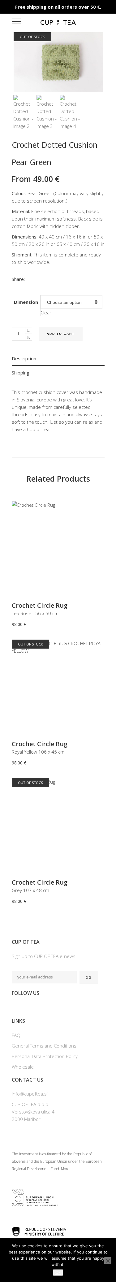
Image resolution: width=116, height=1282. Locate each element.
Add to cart (61, 333)
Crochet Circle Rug (39, 605)
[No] (107, 1260)
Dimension (26, 302)
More (65, 1168)
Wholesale (23, 1067)
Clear (46, 312)
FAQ (16, 1035)
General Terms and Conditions (44, 1046)
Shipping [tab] (20, 373)
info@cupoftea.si (30, 1094)
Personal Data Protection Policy (45, 1056)
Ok (58, 1272)
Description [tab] (24, 358)
